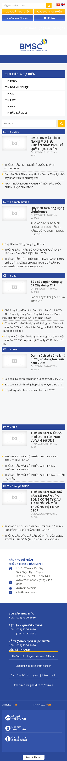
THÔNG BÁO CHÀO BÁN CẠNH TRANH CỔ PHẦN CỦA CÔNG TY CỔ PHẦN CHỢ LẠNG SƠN (33, 528)
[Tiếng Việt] (58, 4)
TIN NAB (10, 106)
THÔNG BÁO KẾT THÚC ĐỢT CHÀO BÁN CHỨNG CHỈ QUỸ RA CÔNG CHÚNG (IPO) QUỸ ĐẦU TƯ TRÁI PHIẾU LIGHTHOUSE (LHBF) (33, 262)
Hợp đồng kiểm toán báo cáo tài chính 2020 (29, 390)
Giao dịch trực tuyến (49, 11)
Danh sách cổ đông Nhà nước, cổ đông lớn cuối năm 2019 (48, 359)
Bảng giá (18, 717)
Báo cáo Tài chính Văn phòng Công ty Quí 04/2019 (33, 378)
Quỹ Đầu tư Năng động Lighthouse (47, 210)
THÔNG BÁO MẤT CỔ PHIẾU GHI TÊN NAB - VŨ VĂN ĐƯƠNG (46, 436)
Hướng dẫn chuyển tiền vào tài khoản (33, 656)
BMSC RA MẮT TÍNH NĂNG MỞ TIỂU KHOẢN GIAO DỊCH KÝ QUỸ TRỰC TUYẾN (47, 143)
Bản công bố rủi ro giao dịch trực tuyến (33, 675)
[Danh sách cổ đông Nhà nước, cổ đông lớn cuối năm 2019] (14, 360)
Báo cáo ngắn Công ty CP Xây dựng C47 (47, 283)
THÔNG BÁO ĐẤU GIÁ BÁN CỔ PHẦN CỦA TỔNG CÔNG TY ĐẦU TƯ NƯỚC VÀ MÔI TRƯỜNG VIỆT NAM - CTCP (46, 501)
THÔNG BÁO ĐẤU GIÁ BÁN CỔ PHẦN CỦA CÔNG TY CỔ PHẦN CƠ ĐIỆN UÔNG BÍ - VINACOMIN (33, 537)
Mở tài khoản (33, 757)
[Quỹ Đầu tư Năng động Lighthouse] (14, 213)
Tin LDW (10, 100)
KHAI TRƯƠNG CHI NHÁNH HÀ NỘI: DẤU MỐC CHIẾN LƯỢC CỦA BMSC (32, 185)
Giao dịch (18, 728)
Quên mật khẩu (19, 18)
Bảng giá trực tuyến (17, 11)
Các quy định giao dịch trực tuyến (33, 685)
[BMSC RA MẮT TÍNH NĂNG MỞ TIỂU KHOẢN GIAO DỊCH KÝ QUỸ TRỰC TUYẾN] (14, 143)
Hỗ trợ (50, 18)
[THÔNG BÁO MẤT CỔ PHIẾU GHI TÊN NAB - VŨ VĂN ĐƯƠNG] (14, 438)
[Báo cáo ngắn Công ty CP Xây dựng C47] (14, 287)
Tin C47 (9, 93)
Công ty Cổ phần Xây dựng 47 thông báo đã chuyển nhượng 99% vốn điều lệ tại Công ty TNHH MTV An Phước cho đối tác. (33, 326)
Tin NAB (11, 427)
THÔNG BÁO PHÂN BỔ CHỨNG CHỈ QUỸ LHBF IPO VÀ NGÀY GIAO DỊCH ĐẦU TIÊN (32, 251)
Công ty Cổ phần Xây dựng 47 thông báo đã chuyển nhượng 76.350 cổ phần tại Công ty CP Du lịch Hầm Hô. (33, 340)
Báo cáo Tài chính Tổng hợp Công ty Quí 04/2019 (33, 384)
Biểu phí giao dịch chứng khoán (33, 665)
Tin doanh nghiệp (17, 87)
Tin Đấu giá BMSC (16, 112)
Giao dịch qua (19, 738)
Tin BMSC (11, 80)
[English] (63, 4)
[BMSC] (33, 44)
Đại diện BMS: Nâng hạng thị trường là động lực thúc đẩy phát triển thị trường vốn (34, 175)
